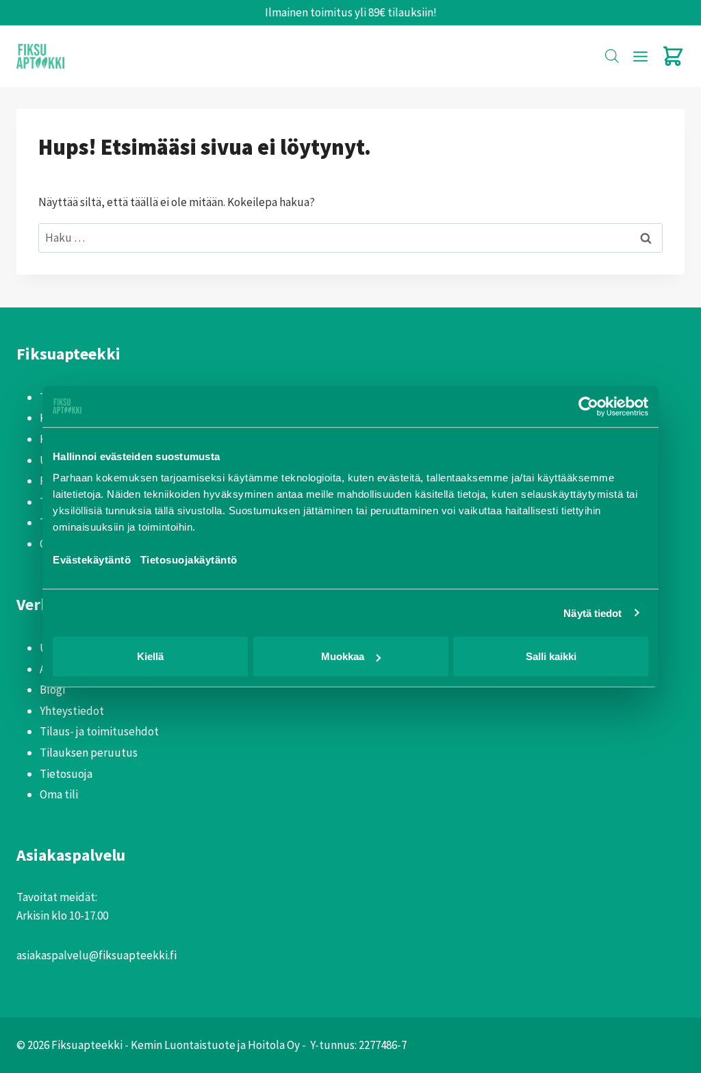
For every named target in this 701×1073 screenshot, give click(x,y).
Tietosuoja (66, 773)
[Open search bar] (612, 56)
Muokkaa (342, 656)
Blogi (52, 689)
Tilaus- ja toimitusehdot (99, 731)
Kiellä (150, 656)
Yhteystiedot (72, 710)
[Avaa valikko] (640, 56)
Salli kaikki (551, 656)
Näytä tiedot (592, 612)
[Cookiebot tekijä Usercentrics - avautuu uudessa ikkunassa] (588, 406)
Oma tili (59, 794)
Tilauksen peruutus (89, 752)
